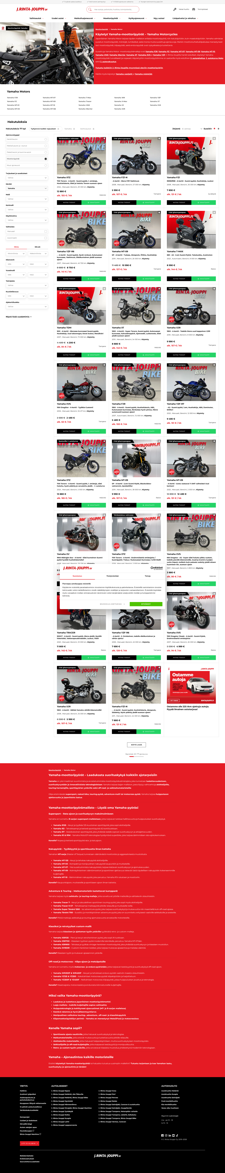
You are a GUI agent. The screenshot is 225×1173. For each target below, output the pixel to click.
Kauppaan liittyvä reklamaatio (33, 1103)
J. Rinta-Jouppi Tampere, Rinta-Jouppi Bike (117, 1118)
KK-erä (37, 247)
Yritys (24, 1086)
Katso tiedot (69, 202)
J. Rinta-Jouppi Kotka (60, 1115)
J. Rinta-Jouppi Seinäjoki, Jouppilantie (115, 1108)
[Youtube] (173, 1135)
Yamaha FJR (151, 51)
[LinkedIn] (170, 1135)
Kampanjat (25, 1117)
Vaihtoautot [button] (89, 129)
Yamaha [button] (71, 129)
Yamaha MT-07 (177, 51)
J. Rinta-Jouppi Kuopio (61, 1118)
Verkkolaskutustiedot (29, 1110)
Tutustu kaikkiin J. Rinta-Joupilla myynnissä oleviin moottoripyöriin (129, 68)
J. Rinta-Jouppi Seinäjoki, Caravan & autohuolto (119, 1104)
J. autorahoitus (197, 58)
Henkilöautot (12, 139)
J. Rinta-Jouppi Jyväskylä (62, 1111)
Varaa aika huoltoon (170, 1108)
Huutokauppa (26, 1131)
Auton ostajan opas (28, 1127)
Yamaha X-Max (120, 101)
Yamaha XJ (119, 105)
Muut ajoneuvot (13, 165)
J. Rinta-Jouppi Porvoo (108, 1098)
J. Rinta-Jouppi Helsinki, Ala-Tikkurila (67, 1094)
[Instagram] (166, 1135)
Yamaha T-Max (85, 98)
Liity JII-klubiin (28, 1143)
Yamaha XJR (119, 109)
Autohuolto (169, 1086)
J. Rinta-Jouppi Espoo (60, 1091)
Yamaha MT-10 (208, 51)
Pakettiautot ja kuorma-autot (19, 152)
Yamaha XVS (144, 55)
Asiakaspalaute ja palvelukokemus (27, 1099)
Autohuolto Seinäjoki (170, 1098)
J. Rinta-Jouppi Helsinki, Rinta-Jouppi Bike (69, 1098)
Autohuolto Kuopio (169, 1094)
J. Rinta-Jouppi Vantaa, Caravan (112, 1122)
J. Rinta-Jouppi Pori (107, 1094)
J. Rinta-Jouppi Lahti (60, 1122)
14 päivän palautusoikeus (31, 1107)
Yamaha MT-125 (49, 109)
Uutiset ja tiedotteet (28, 1120)
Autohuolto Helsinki (170, 1091)
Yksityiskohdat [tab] (112, 576)
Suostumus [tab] (77, 576)
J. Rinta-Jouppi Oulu (107, 1091)
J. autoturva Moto (214, 58)
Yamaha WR (119, 98)
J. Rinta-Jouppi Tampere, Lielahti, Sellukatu (117, 1115)
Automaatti (12, 238)
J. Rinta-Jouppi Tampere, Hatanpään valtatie (118, 1111)
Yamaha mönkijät (143, 74)
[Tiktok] (177, 1135)
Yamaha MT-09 (193, 51)
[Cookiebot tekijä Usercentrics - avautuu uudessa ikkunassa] (152, 568)
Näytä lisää (136, 745)
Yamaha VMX (102, 55)
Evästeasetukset (27, 1159)
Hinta (16, 247)
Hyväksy (146, 604)
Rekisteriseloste (26, 1156)
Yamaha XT (131, 55)
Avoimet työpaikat (28, 1094)
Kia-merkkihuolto (168, 1104)
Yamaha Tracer (85, 101)
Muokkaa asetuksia (111, 604)
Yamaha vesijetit (124, 74)
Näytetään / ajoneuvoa (137, 754)
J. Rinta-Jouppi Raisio (108, 1101)
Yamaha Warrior (117, 55)
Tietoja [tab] (147, 576)
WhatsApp (95, 202)
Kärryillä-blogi (26, 1124)
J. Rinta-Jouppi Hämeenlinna (64, 1104)
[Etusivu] (32, 9)
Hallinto (23, 1091)
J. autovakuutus (108, 62)
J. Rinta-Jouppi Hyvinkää (62, 1101)
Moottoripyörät (102, 29)
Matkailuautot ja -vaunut (17, 146)
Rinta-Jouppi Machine (29, 1134)
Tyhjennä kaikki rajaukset (46, 129)
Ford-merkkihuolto (169, 1101)
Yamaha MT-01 (13, 105)
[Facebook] (162, 1135)
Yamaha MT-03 (13, 109)
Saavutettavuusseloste (29, 1162)
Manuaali (11, 231)
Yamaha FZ (163, 51)
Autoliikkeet (59, 1086)
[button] (19, 317)
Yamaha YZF (159, 55)
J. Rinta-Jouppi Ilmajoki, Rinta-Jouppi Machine (71, 1108)
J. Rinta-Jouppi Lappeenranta (64, 1125)
